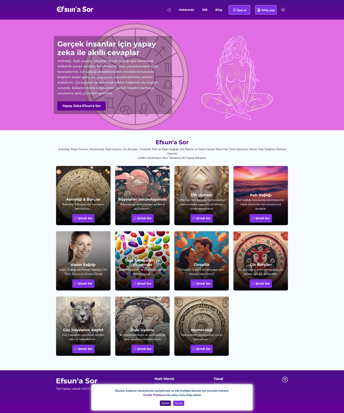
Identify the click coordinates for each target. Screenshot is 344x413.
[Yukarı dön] (285, 380)
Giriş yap (268, 10)
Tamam (179, 403)
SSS (204, 9)
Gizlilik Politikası (154, 395)
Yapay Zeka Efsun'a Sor (81, 106)
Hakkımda (186, 9)
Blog (218, 9)
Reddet (165, 403)
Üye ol (241, 10)
